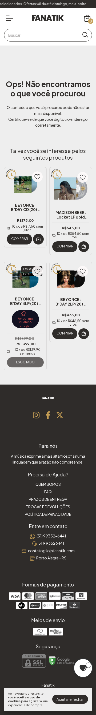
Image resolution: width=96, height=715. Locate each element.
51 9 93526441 (51, 543)
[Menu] (10, 18)
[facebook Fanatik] (48, 415)
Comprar (19, 239)
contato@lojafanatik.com (51, 550)
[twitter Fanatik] (60, 415)
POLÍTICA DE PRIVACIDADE (48, 514)
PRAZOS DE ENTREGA (48, 499)
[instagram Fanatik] (36, 415)
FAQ (48, 491)
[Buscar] (84, 35)
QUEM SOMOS (48, 484)
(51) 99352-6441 (51, 535)
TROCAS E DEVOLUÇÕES (48, 506)
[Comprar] (38, 239)
